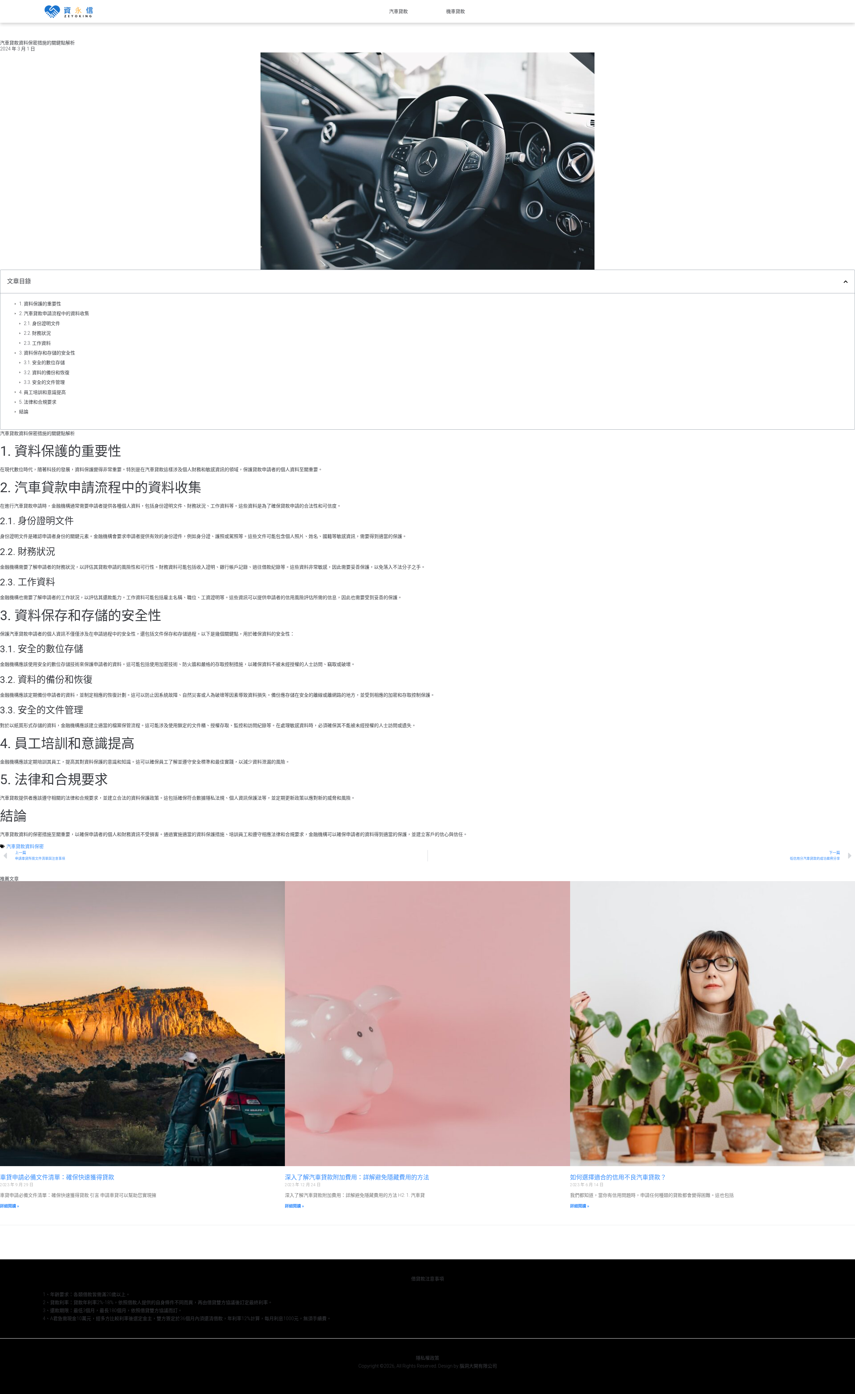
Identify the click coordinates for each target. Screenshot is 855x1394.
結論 (23, 411)
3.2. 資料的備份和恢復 (46, 372)
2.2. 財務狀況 (37, 333)
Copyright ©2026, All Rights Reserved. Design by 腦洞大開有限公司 (427, 1366)
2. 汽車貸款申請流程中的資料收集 (54, 313)
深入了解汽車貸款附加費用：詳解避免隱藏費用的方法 (357, 1177)
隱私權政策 (427, 1358)
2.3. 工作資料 (37, 343)
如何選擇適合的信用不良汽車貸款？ (618, 1177)
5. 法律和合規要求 (37, 402)
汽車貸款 (398, 11)
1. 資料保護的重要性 (40, 303)
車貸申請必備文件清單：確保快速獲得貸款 (57, 1177)
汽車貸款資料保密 (25, 846)
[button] (845, 281)
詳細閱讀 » (9, 1206)
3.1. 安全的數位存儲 (44, 362)
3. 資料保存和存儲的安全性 (47, 353)
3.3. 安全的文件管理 (44, 382)
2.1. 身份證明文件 (42, 323)
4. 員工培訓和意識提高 (42, 392)
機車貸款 (455, 11)
